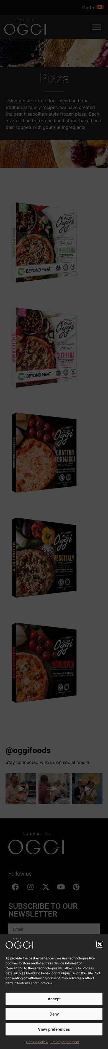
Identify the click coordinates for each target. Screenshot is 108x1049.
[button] (99, 944)
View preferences (54, 1029)
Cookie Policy (37, 1042)
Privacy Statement (64, 1042)
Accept (54, 998)
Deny (54, 1014)
